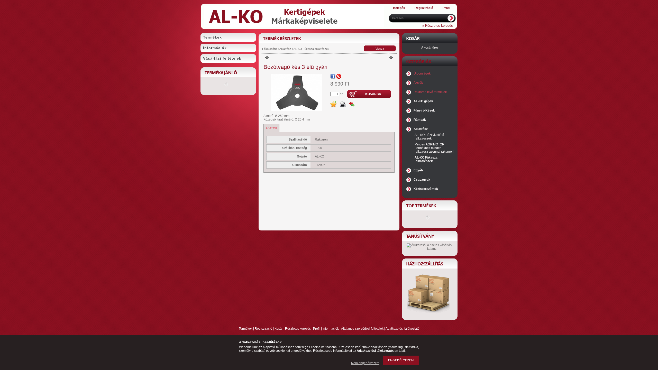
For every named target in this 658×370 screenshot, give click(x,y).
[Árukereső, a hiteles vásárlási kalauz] (430, 249)
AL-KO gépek (423, 101)
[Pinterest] (338, 76)
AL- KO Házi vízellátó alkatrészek (429, 136)
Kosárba (373, 94)
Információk (331, 328)
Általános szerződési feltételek (362, 328)
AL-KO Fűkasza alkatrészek (311, 48)
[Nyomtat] (343, 104)
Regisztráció (263, 328)
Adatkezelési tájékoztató (402, 328)
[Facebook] (332, 76)
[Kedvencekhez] (333, 104)
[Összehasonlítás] (352, 104)
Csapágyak (422, 179)
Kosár (279, 328)
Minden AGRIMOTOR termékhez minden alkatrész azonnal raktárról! (434, 148)
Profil (316, 328)
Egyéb (418, 170)
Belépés (399, 8)
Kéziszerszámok (426, 189)
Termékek (245, 328)
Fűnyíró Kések (424, 110)
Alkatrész (285, 48)
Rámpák (420, 120)
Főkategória (269, 48)
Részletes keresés (298, 328)
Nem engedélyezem (365, 363)
